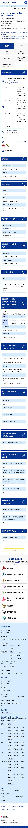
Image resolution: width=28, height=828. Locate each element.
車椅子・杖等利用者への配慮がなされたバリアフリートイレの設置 (13, 481)
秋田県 (9, 730)
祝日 (22, 286)
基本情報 (21, 46)
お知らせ (3, 797)
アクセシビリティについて (8, 810)
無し (4, 467)
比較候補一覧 (18, 673)
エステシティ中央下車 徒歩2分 (12, 362)
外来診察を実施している (9, 337)
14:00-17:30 (13, 257)
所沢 (15, 369)
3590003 (5, 194)
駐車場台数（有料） (8, 407)
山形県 (16, 730)
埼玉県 (9, 736)
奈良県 (22, 755)
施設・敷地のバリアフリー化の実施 (12, 463)
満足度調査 (18, 791)
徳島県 (9, 768)
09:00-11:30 (6, 257)
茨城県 (9, 733)
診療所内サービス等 (21, 52)
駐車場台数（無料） (8, 414)
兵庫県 (16, 755)
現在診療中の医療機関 (7, 639)
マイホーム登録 (5, 794)
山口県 (16, 765)
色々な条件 (21, 696)
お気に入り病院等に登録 (7, 18)
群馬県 (22, 733)
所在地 (4, 198)
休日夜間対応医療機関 (21, 639)
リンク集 (3, 800)
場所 (19, 646)
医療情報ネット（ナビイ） (9, 3)
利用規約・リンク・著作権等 (8, 807)
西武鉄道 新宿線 (7, 358)
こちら (17, 562)
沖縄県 (9, 783)
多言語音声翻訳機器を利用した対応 (12, 442)
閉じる (14, 550)
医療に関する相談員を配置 (10, 537)
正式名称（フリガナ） (9, 165)
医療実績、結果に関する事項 (7, 65)
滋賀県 (16, 752)
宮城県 (22, 727)
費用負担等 (7, 59)
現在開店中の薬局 (5, 690)
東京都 (22, 736)
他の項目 (11, 666)
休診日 (4, 278)
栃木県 (16, 733)
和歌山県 (10, 758)
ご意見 (2, 791)
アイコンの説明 (21, 141)
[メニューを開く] (25, 2)
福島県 (22, 730)
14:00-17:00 (13, 264)
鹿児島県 (10, 780)
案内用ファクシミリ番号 (9, 232)
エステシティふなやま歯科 (10, 176)
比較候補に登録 (5, 25)
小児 (19, 652)
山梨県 (16, 746)
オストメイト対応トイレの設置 (11, 489)
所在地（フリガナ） (8, 205)
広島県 (9, 765)
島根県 (16, 761)
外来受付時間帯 (7, 260)
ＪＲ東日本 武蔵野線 (9, 379)
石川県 (22, 743)
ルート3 (5, 375)
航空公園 (16, 358)
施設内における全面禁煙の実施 (11, 510)
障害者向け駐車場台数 (9, 421)
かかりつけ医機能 (13, 662)
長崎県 (22, 774)
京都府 (22, 752)
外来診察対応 (6, 334)
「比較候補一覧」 (15, 28)
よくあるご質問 (19, 797)
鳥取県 (9, 761)
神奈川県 (10, 739)
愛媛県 (22, 768)
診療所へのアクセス (7, 52)
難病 (19, 658)
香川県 (16, 768)
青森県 (9, 727)
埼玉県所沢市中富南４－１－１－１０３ (13, 201)
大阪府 (9, 755)
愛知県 (22, 749)
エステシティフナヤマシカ (10, 169)
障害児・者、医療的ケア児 (16, 655)
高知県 (9, 771)
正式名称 (5, 172)
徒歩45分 (21, 358)
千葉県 (16, 736)
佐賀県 (16, 774)
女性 (10, 658)
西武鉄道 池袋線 (7, 369)
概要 (7, 45)
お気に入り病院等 (5, 673)
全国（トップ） (5, 712)
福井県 (9, 746)
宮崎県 (22, 777)
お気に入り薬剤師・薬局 (7, 704)
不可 (4, 446)
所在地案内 (20, 807)
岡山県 (22, 761)
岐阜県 (9, 749)
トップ (2, 6)
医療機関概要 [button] (6, 73)
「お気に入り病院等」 (21, 21)
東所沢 (17, 379)
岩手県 (16, 727)
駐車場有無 (6, 400)
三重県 (9, 752)
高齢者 (11, 652)
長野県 (22, 746)
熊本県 (9, 777)
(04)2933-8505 (13, 130)
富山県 (16, 743)
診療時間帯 (6, 253)
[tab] (7, 46)
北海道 (9, 724)
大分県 (16, 777)
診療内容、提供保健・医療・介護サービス (21, 58)
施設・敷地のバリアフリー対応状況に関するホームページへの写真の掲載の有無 (13, 472)
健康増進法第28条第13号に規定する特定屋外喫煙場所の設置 (13, 518)
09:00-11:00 (6, 264)
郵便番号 (5, 191)
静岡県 (16, 749)
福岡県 (9, 774)
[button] (14, 159)
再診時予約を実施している (10, 330)
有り (4, 404)
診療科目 (11, 646)
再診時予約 (6, 326)
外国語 (11, 649)
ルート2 (5, 366)
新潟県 (9, 743)
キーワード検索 (5, 633)
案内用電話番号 (7, 225)
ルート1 (5, 355)
